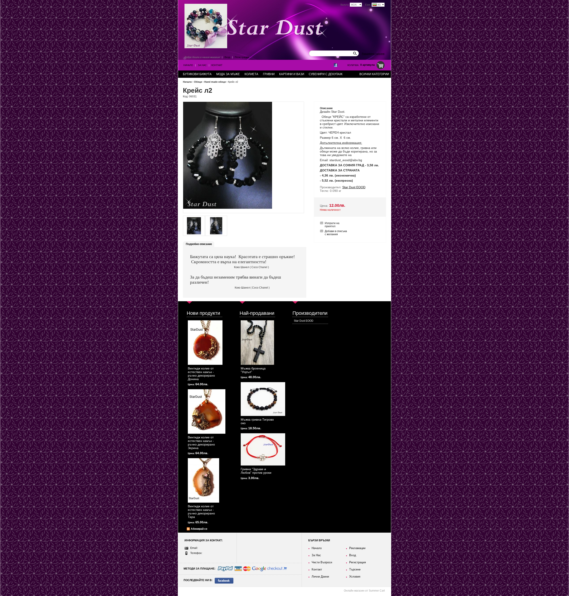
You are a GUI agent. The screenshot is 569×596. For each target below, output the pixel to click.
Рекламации (357, 548)
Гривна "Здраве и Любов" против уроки (256, 470)
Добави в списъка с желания (336, 233)
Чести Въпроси (322, 562)
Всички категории (374, 74)
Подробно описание (199, 244)
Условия (354, 576)
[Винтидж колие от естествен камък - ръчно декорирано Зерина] (206, 411)
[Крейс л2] (193, 225)
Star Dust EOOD (303, 320)
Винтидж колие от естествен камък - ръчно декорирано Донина (201, 374)
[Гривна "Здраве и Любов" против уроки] (263, 449)
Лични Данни (320, 576)
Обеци (198, 81)
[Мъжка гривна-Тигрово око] (263, 399)
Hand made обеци (215, 81)
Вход (227, 57)
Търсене (355, 569)
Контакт (216, 65)
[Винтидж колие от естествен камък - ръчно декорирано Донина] (205, 342)
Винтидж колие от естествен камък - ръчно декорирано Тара (201, 511)
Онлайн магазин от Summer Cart (364, 590)
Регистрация (242, 57)
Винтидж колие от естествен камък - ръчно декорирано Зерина (201, 442)
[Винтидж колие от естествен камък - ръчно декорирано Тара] (203, 480)
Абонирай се (199, 528)
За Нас (202, 65)
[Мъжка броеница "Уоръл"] (257, 342)
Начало (188, 65)
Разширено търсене (373, 53)
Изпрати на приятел (332, 225)
